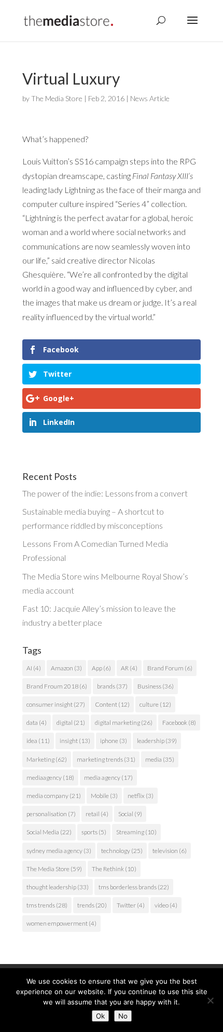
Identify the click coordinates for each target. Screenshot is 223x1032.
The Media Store (56, 98)
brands (112, 686)
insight (75, 741)
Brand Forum (169, 668)
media (159, 759)
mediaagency (50, 777)
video (166, 905)
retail (97, 814)
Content (112, 704)
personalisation (51, 814)
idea (38, 741)
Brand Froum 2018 (56, 686)
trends (92, 905)
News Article (150, 98)
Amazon (66, 668)
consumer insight (55, 704)
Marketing (46, 759)
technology (122, 851)
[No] (210, 1000)
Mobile (104, 796)
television (169, 851)
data (36, 722)
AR (129, 668)
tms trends (46, 905)
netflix (141, 796)
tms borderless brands (134, 887)
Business (155, 686)
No (123, 1016)
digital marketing (123, 722)
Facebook (179, 722)
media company (53, 796)
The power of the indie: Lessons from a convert (105, 493)
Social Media (49, 832)
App (101, 668)
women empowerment (61, 923)
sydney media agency (58, 851)
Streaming (136, 832)
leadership (157, 741)
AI (33, 668)
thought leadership (57, 887)
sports (93, 832)
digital (71, 722)
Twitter (131, 905)
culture (155, 704)
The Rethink (114, 869)
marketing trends (106, 759)
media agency (108, 777)
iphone (113, 741)
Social (130, 814)
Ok (100, 1016)
